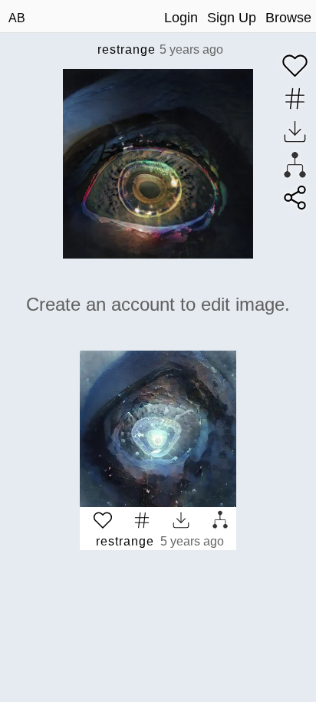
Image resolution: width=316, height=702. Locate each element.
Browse (288, 17)
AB (16, 18)
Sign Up (231, 17)
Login (181, 17)
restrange (126, 49)
